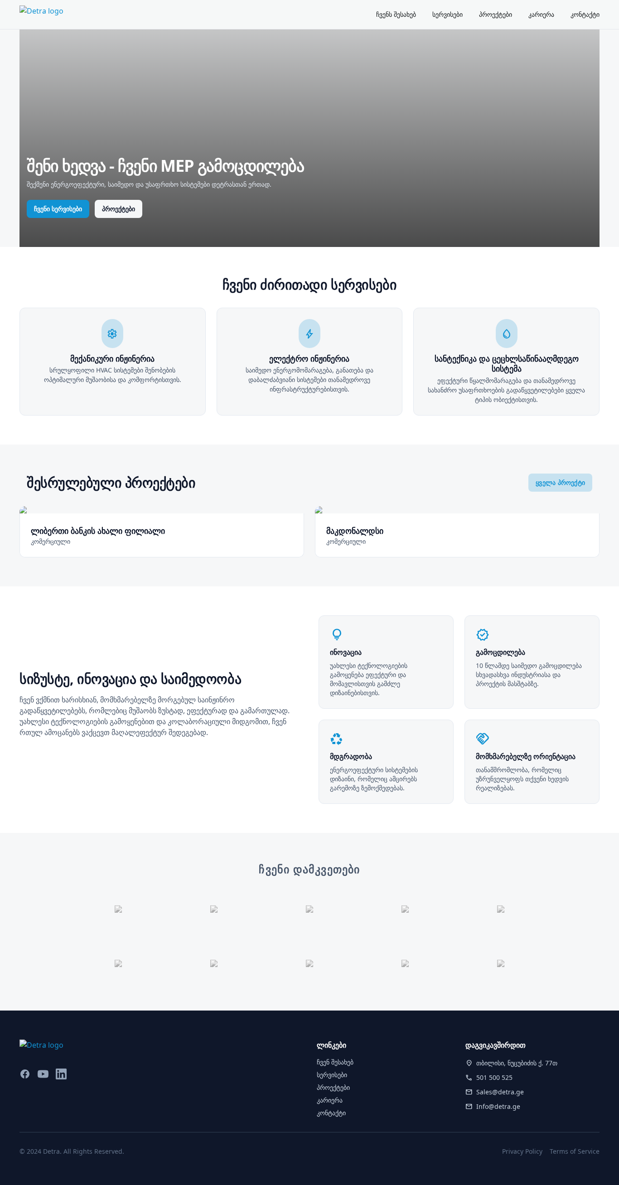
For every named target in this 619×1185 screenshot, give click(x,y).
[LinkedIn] (61, 1074)
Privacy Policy (522, 1151)
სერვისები (447, 14)
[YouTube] (43, 1074)
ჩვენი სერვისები (58, 208)
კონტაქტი (585, 14)
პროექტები (495, 14)
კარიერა (541, 14)
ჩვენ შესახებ (335, 1062)
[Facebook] (24, 1074)
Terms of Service (575, 1151)
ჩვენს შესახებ (396, 14)
